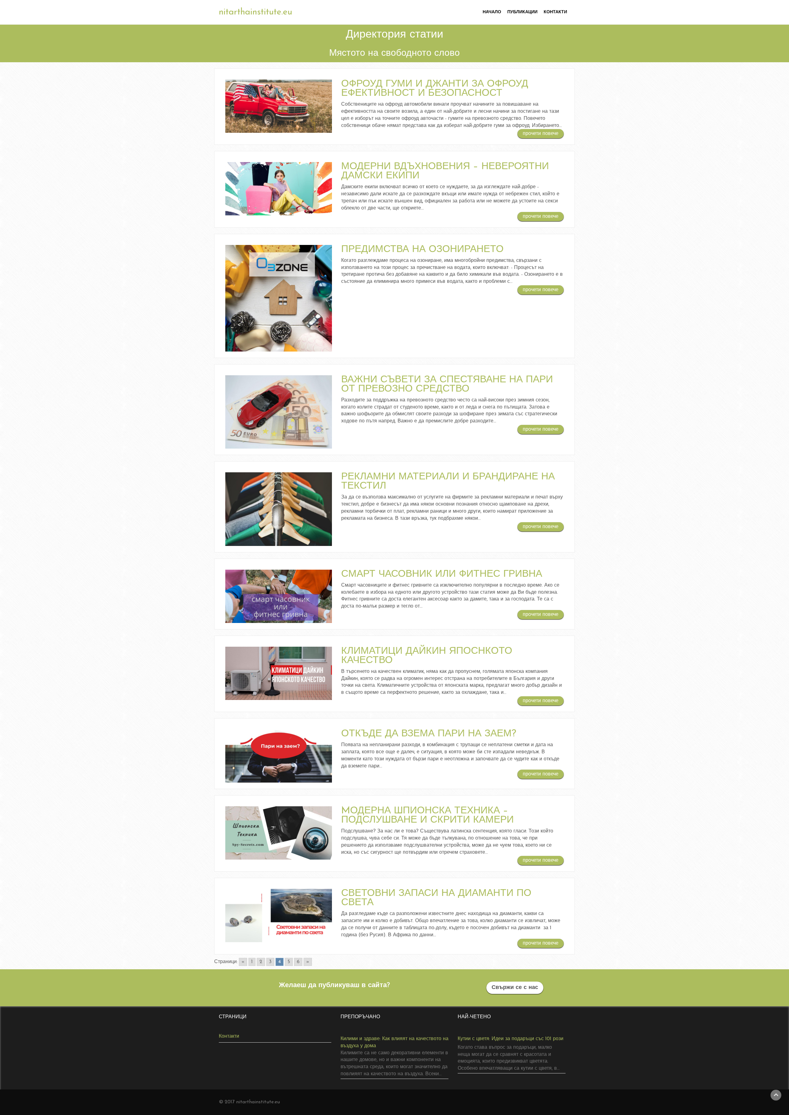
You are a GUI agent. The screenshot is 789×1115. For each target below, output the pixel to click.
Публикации (522, 12)
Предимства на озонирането (422, 249)
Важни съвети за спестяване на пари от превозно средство (447, 384)
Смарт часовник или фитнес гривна (441, 574)
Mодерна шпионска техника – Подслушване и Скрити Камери (427, 815)
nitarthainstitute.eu (255, 12)
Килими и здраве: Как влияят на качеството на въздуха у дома (394, 1042)
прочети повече (540, 133)
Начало (492, 12)
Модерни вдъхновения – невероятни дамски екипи (445, 171)
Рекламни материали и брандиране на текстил (448, 481)
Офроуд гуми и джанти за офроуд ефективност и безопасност (434, 88)
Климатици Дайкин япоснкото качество (426, 655)
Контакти (555, 12)
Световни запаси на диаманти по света (436, 898)
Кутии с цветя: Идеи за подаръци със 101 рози (510, 1038)
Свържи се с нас (515, 988)
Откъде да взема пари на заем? (428, 734)
